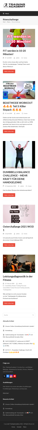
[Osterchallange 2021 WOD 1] (19, 213)
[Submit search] (33, 315)
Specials (27, 287)
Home (13, 427)
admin (17, 58)
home (25, 58)
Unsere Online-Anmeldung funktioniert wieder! (19, 326)
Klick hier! (6, 393)
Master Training (16, 285)
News (24, 427)
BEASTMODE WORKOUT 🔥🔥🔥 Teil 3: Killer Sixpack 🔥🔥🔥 (18, 106)
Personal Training (19, 287)
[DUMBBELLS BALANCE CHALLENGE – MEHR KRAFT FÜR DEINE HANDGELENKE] (19, 154)
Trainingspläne (7, 289)
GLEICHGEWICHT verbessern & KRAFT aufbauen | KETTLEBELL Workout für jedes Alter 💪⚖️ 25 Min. (19, 343)
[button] (6, 13)
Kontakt (19, 427)
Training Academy (15, 424)
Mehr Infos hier (9, 71)
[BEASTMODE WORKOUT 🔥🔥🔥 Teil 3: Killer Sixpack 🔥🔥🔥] (19, 90)
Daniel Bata (8, 285)
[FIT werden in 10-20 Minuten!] (19, 38)
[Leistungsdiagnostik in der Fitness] (19, 263)
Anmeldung (8, 330)
